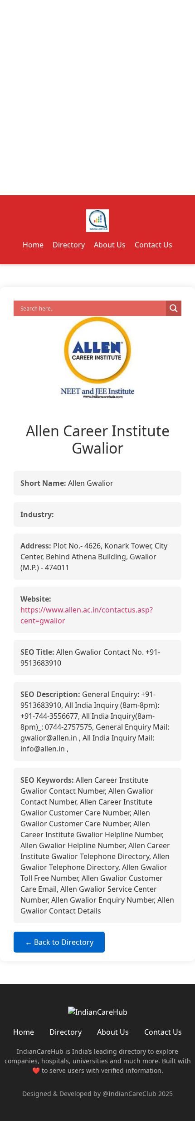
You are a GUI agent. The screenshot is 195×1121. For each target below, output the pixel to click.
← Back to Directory (59, 942)
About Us (110, 245)
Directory (69, 245)
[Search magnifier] (173, 308)
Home (33, 245)
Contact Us (153, 245)
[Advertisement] (97, 97)
